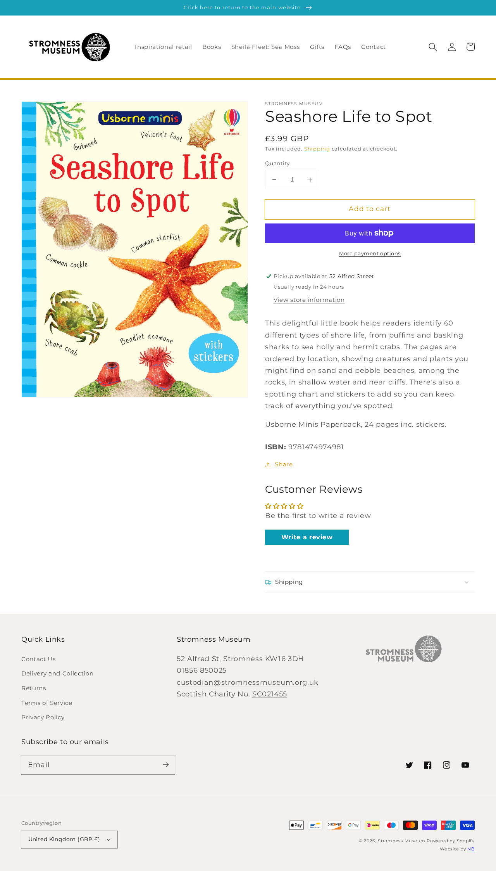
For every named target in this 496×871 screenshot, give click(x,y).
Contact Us (38, 659)
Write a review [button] (307, 537)
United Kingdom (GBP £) (64, 839)
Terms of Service (46, 702)
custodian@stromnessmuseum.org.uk (248, 682)
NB (471, 849)
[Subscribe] (165, 764)
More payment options (370, 253)
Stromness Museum (401, 840)
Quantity (277, 163)
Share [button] (284, 464)
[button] (433, 46)
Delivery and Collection (57, 673)
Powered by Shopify (451, 840)
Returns (33, 688)
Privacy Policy (42, 717)
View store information (309, 299)
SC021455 (269, 694)
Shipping (317, 148)
